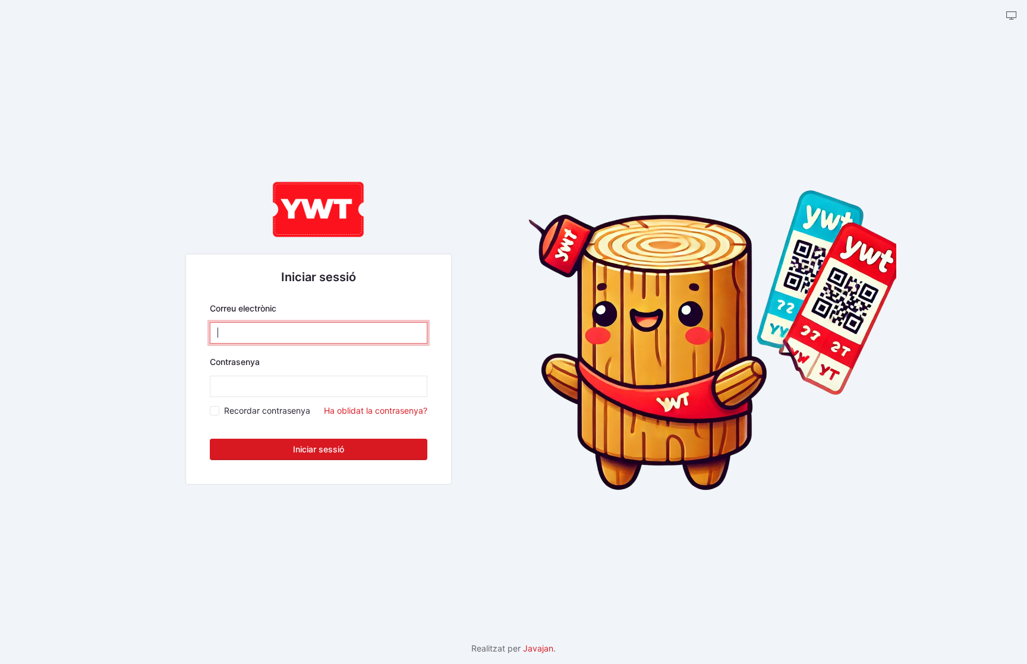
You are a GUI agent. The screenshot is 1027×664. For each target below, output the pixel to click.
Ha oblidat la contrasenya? (375, 410)
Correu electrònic (243, 308)
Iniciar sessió (318, 449)
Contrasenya (235, 362)
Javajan (538, 648)
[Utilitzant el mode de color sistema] (1011, 16)
